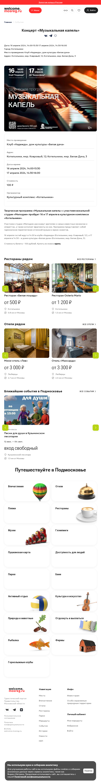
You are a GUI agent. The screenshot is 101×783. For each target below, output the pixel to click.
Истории (43, 731)
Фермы (59, 640)
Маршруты (44, 721)
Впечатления (16, 486)
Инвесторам (73, 695)
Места (42, 695)
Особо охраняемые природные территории (79, 701)
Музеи (12, 530)
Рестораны (62, 508)
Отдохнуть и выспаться (69, 618)
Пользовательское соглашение (12, 717)
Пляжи (12, 508)
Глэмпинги (61, 530)
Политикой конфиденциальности (32, 776)
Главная (8, 22)
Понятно (88, 771)
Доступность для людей (70, 552)
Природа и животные (20, 618)
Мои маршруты (74, 720)
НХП (41, 741)
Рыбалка (13, 640)
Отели (59, 486)
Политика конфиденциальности (14, 723)
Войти (70, 731)
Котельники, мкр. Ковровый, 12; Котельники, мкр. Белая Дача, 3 (44, 56)
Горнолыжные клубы (20, 662)
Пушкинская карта (19, 552)
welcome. (17, 690)
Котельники (17, 49)
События (19, 22)
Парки (11, 574)
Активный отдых (18, 596)
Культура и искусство (68, 596)
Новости (43, 736)
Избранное (72, 725)
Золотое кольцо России (50, 2)
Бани (58, 574)
